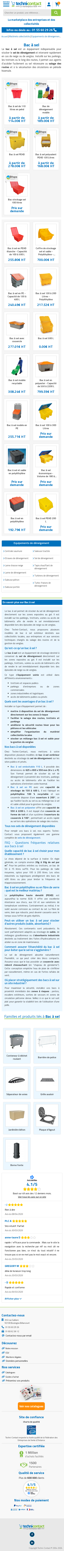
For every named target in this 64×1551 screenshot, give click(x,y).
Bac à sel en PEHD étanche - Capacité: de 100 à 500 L (17, 251)
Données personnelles (17, 1360)
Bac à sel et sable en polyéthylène (17, 471)
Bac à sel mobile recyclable (16, 381)
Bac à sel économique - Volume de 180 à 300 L (46, 474)
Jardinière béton (16, 1129)
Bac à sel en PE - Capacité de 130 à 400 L (17, 296)
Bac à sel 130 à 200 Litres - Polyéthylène (46, 296)
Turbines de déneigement (46, 575)
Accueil (4, 36)
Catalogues (10, 1372)
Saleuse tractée (42, 551)
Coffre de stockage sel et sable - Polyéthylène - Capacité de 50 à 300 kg (46, 254)
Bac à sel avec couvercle (17, 339)
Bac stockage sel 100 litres (17, 201)
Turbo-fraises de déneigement (42, 584)
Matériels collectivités (19, 36)
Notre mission (12, 1348)
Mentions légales (13, 1357)
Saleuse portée (12, 587)
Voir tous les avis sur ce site (32, 1197)
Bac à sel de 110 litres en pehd (16, 107)
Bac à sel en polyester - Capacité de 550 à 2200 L (45, 383)
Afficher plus (12, 1298)
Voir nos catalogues (31, 1406)
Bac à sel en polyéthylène (17, 519)
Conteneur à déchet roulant (17, 1057)
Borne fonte (16, 1165)
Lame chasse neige (14, 565)
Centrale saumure (13, 551)
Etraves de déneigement (17, 558)
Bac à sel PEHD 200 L (46, 519)
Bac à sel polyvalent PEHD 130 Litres (45, 156)
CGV (7, 1352)
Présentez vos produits (17, 1380)
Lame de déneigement (15, 572)
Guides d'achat (12, 1376)
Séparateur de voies (16, 1094)
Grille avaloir (47, 1094)
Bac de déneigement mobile (46, 109)
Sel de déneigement (43, 558)
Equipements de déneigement (45, 36)
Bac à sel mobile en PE (17, 426)
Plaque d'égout (47, 1129)
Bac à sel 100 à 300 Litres (46, 426)
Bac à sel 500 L (46, 338)
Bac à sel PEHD (17, 154)
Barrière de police (47, 1057)
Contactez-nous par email (18, 1335)
